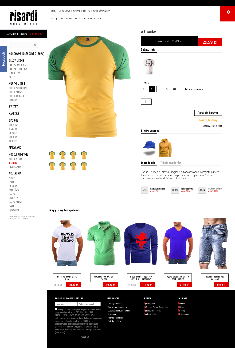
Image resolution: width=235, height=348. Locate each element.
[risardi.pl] (23, 17)
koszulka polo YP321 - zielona (104, 278)
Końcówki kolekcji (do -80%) (26, 53)
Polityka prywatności (116, 317)
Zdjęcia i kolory (151, 314)
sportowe (14, 124)
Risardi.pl (54, 18)
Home (53, 11)
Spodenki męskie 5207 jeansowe (214, 278)
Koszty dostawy (208, 120)
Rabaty (182, 310)
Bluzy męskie (16, 60)
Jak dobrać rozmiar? (153, 310)
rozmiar (146, 82)
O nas (181, 307)
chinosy (13, 132)
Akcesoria (15, 173)
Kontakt (76, 11)
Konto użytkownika (101, 11)
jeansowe (13, 128)
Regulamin (112, 314)
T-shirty (13, 162)
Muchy (12, 177)
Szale (11, 206)
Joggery (13, 140)
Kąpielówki (14, 189)
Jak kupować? (150, 303)
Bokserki (13, 185)
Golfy (12, 77)
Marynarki (15, 147)
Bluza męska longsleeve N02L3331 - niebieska (141, 278)
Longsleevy (14, 73)
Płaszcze (13, 100)
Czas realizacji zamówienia (119, 310)
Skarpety (13, 197)
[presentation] (57, 245)
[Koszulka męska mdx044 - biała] (149, 67)
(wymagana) (78, 321)
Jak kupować (64, 11)
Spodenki (13, 136)
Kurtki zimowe (16, 92)
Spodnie (13, 120)
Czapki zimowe (16, 201)
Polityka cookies (114, 321)
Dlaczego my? (185, 314)
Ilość (144, 96)
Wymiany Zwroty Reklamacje (156, 307)
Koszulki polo (16, 158)
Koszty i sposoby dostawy (118, 307)
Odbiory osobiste (114, 303)
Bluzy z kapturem (17, 64)
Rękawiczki (14, 210)
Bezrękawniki (15, 166)
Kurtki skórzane (17, 96)
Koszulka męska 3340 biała (67, 278)
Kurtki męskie (17, 83)
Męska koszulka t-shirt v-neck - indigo (178, 278)
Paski (11, 181)
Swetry (13, 106)
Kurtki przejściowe (18, 88)
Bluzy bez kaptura (18, 68)
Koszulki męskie (18, 154)
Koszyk (86, 11)
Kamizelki (14, 113)
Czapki (12, 193)
